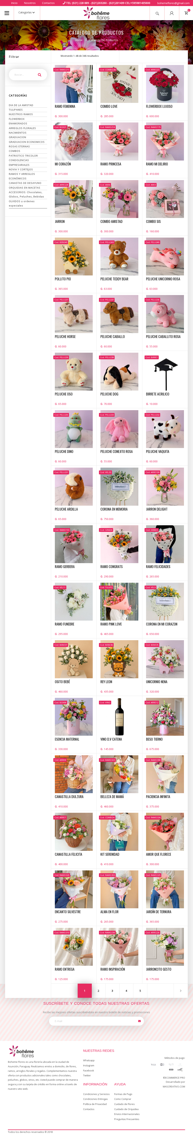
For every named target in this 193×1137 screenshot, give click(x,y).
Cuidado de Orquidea (126, 1109)
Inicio (14, 3)
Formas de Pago (123, 1094)
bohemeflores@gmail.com (173, 3)
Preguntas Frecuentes (126, 1119)
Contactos (48, 3)
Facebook (88, 1070)
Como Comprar (122, 1099)
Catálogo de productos (103, 40)
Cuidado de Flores (124, 1104)
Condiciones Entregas (95, 1099)
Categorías (25, 12)
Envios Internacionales (127, 1114)
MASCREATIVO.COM (174, 1086)
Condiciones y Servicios (96, 1094)
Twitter (87, 1075)
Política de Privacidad (95, 1104)
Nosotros (30, 3)
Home (79, 40)
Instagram (88, 1065)
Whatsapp (89, 1060)
